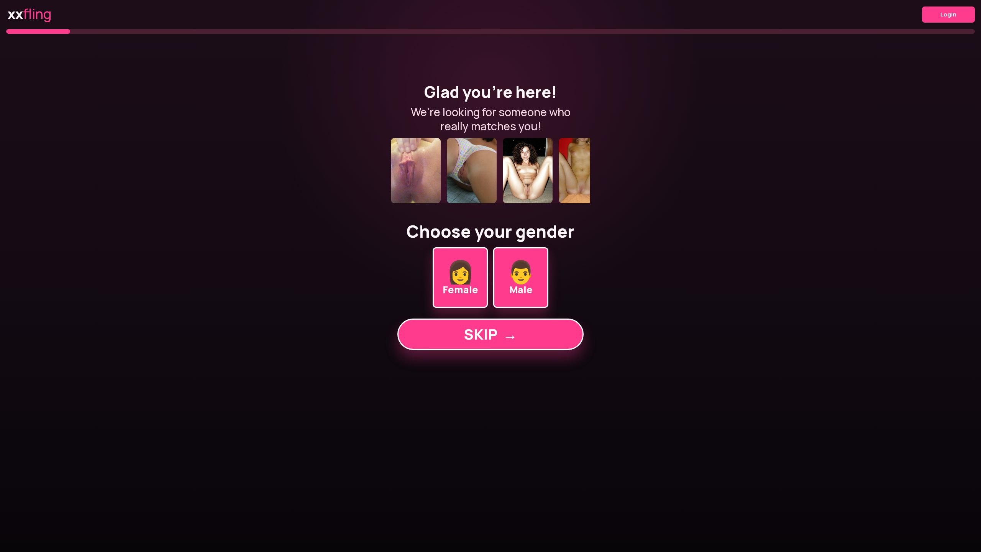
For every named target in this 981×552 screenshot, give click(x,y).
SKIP (490, 334)
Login (948, 14)
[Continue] (490, 170)
